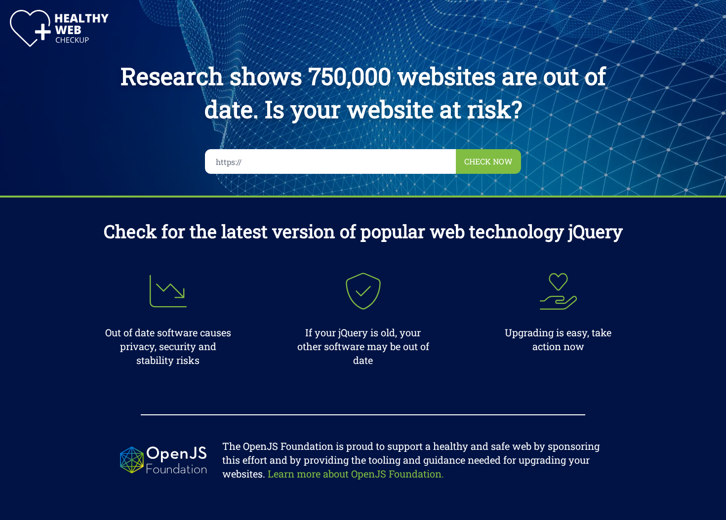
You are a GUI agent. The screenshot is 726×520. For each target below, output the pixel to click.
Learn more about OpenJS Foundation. (356, 473)
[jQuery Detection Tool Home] (59, 28)
